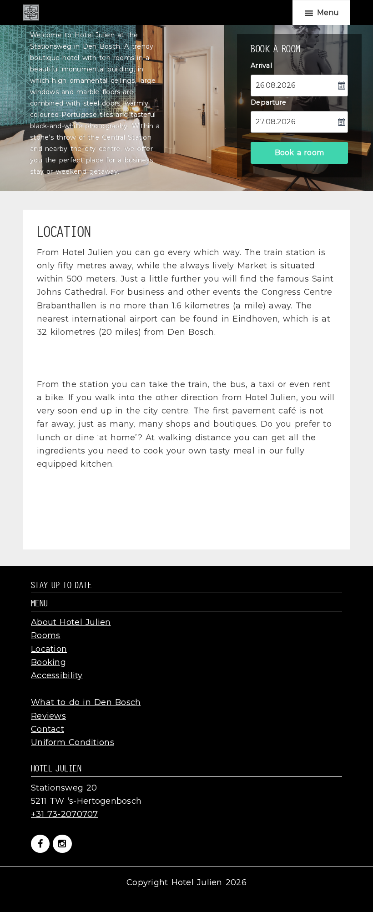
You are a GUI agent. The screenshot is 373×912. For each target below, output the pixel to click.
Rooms (45, 635)
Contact (47, 729)
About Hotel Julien (71, 622)
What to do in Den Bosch (86, 702)
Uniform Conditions (72, 742)
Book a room (299, 152)
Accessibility (57, 675)
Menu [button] (328, 12)
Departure (269, 102)
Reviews (48, 716)
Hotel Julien (31, 12)
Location (49, 649)
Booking (48, 662)
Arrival (261, 65)
